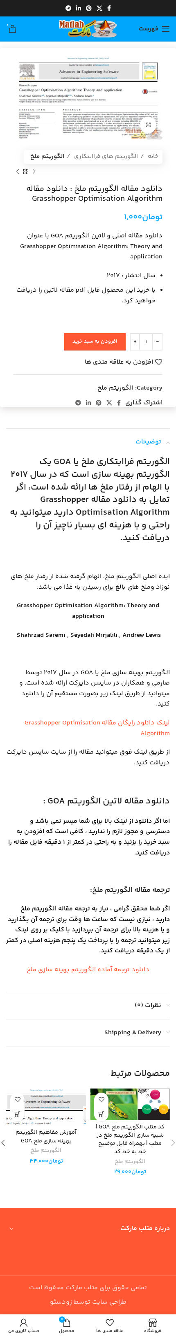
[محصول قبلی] (34, 172)
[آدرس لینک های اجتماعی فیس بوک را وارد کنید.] (109, 8)
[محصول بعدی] (18, 172)
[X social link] (99, 8)
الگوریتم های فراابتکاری (105, 156)
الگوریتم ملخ (47, 156)
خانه (152, 156)
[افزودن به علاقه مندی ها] (101, 1100)
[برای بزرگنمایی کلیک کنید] (148, 125)
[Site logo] (88, 29)
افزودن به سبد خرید (94, 341)
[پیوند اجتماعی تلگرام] (68, 8)
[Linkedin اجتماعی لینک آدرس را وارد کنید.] (78, 8)
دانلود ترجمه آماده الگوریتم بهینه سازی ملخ (88, 970)
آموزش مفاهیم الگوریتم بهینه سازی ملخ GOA (46, 1136)
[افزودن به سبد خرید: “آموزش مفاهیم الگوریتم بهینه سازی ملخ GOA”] (17, 1114)
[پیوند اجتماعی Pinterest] (88, 8)
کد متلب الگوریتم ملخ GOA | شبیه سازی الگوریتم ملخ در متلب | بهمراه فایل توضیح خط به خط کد (130, 1139)
